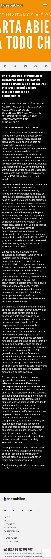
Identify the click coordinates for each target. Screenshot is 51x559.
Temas (7, 520)
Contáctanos (11, 541)
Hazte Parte (10, 538)
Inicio (7, 517)
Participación (11, 531)
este (4, 468)
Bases (7, 534)
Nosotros (9, 524)
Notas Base (10, 527)
